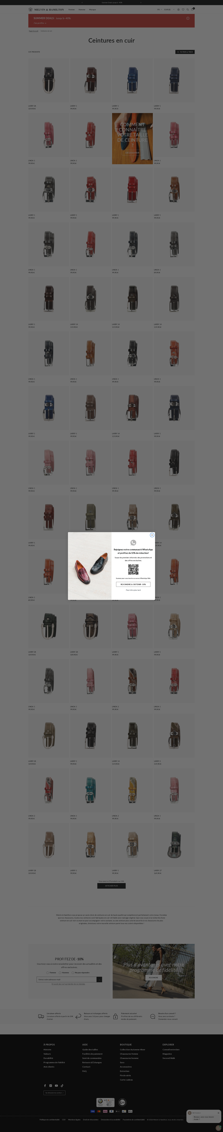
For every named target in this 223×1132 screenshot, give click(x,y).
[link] (133, 569)
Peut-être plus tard (133, 590)
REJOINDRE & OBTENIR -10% (133, 584)
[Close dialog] (152, 535)
